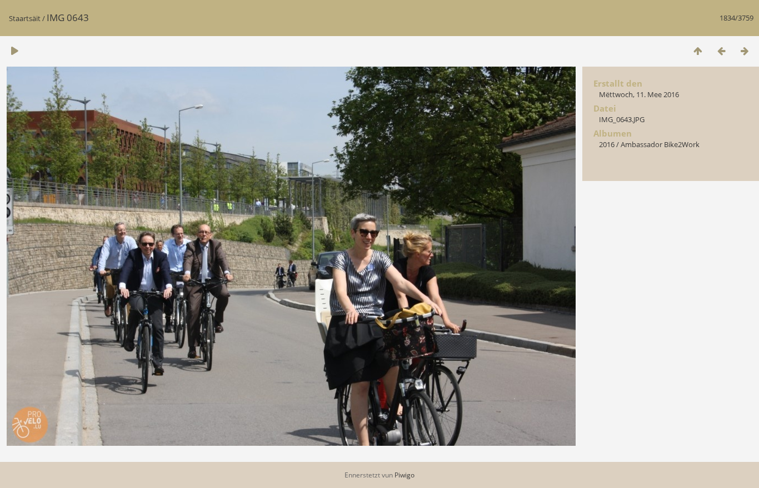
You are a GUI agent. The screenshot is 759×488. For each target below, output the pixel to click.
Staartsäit (25, 18)
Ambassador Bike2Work (660, 144)
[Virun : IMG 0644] (744, 50)
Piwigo (405, 475)
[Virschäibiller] (698, 50)
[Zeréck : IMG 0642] (721, 50)
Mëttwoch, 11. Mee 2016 (639, 94)
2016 (607, 144)
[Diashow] (14, 50)
